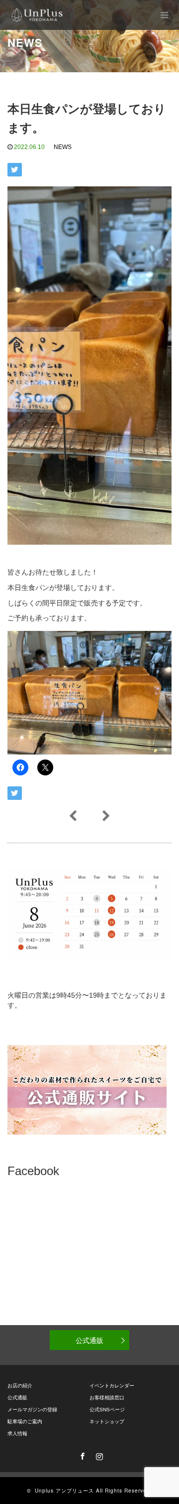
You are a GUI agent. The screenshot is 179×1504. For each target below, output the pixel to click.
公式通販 (89, 1340)
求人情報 (17, 1433)
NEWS (63, 147)
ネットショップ (107, 1421)
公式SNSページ (107, 1409)
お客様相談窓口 (107, 1397)
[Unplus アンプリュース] (37, 15)
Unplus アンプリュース (64, 1490)
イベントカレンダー (112, 1385)
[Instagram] (97, 1454)
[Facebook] (81, 1454)
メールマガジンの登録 (32, 1409)
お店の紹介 (19, 1385)
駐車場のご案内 (24, 1421)
